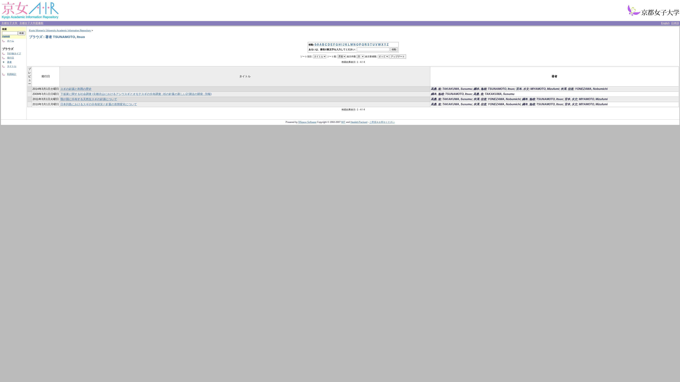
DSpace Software (307, 122)
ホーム (10, 40)
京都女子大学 (9, 23)
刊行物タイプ (14, 53)
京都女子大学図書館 (31, 23)
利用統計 (11, 74)
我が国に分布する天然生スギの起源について (88, 99)
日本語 (675, 23)
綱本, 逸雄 (480, 88)
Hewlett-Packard (358, 122)
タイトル (11, 66)
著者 (9, 62)
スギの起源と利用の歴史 (76, 88)
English (665, 23)
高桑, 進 (436, 88)
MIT (343, 122)
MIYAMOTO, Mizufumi (544, 88)
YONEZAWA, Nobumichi (591, 88)
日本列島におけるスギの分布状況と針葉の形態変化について (98, 104)
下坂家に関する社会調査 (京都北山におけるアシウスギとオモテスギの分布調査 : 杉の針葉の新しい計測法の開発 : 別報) (136, 94)
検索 (4, 29)
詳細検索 (6, 36)
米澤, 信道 (567, 88)
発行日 (10, 57)
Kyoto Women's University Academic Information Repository (60, 30)
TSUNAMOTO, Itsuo (501, 88)
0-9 (317, 44)
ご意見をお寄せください (382, 122)
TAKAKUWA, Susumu (457, 88)
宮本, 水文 (522, 88)
